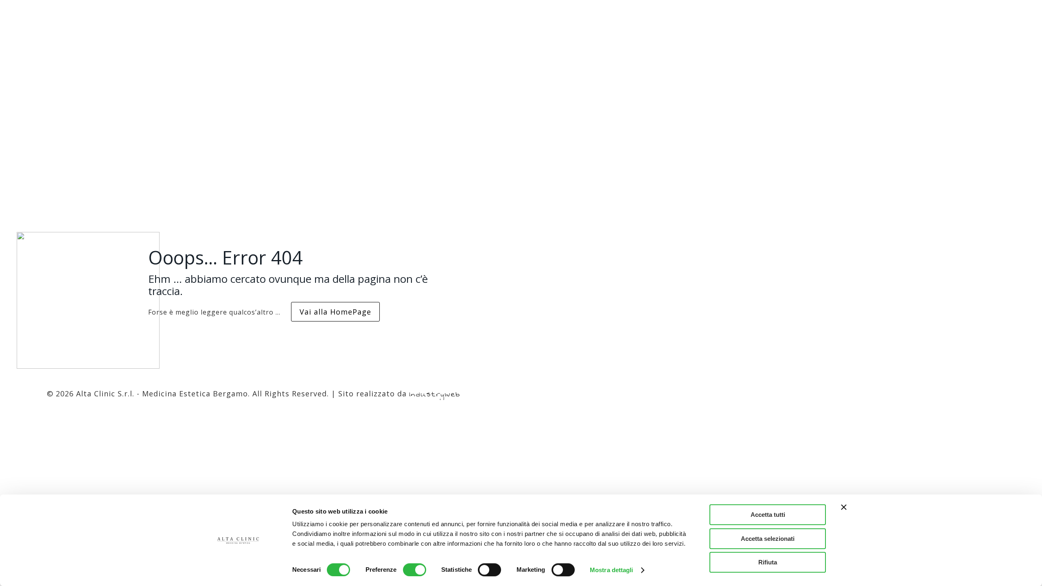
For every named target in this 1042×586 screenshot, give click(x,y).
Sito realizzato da (399, 393)
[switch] (414, 569)
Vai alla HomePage (335, 312)
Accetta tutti (768, 514)
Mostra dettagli (611, 569)
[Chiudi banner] (844, 507)
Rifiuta (767, 562)
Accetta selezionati (768, 538)
